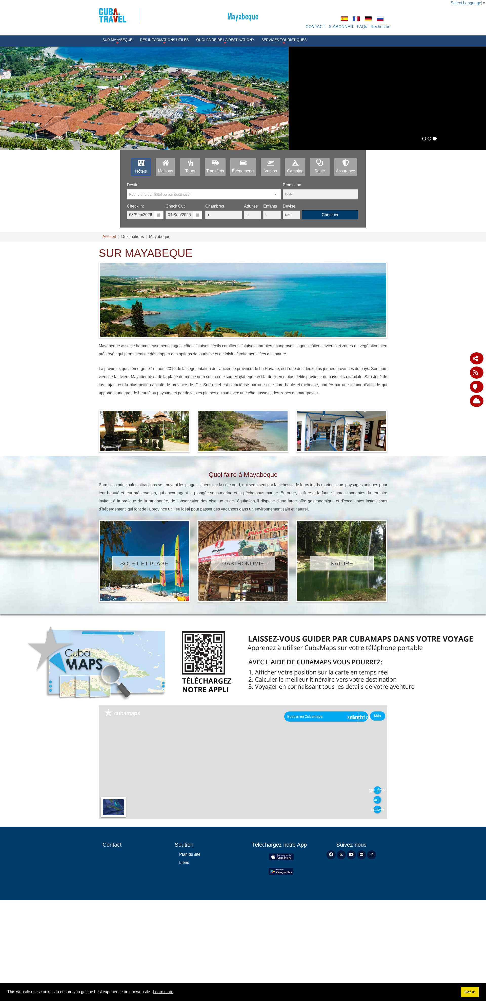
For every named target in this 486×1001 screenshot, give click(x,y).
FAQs (362, 27)
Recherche (380, 27)
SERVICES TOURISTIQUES (284, 40)
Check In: (135, 281)
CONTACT (315, 27)
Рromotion (292, 259)
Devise (289, 281)
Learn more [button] (163, 992)
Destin (132, 259)
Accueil (109, 311)
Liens (184, 937)
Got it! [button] (469, 992)
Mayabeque (243, 15)
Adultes (251, 281)
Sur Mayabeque (117, 40)
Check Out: (176, 281)
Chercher (330, 289)
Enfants (270, 281)
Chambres (214, 281)
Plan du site (189, 929)
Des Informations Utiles (164, 40)
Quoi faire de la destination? (225, 40)
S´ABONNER (341, 27)
